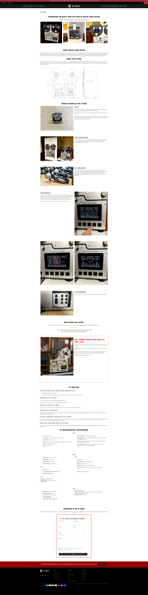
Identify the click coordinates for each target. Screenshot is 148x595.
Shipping (83, 579)
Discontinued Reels (115, 6)
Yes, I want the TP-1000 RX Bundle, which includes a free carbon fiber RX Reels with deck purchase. (71, 549)
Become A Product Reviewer (72, 581)
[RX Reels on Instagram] (5, 2)
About (121, 6)
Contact (124, 6)
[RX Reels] (74, 6)
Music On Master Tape (57, 579)
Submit (73, 554)
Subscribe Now (102, 564)
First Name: (61, 521)
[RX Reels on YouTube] (3, 2)
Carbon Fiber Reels (57, 572)
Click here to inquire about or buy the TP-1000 (83, 355)
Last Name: (75, 521)
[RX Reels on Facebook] (1, 2)
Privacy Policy (84, 574)
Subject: (60, 532)
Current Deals (56, 574)
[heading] (73, 519)
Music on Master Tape (40, 6)
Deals (34, 6)
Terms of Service (84, 572)
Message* (61, 538)
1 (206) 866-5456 (9, 2)
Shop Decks (30, 6)
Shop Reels (25, 6)
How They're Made (105, 6)
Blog (110, 6)
